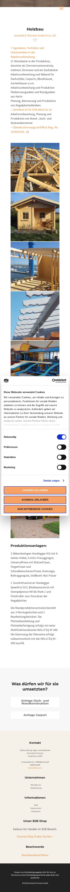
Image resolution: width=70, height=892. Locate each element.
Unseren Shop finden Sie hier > (35, 836)
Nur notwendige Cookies (35, 509)
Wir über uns (36, 785)
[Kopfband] (35, 315)
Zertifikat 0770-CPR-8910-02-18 (32, 110)
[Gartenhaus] (35, 216)
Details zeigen (51, 480)
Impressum (36, 811)
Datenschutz (35, 808)
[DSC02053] (35, 365)
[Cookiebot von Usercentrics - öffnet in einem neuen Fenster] (52, 381)
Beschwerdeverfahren (35, 855)
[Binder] (35, 167)
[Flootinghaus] (35, 266)
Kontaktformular (35, 768)
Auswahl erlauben (35, 499)
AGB (36, 805)
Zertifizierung (36, 788)
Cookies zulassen (35, 490)
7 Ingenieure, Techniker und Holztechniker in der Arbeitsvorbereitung (27, 52)
